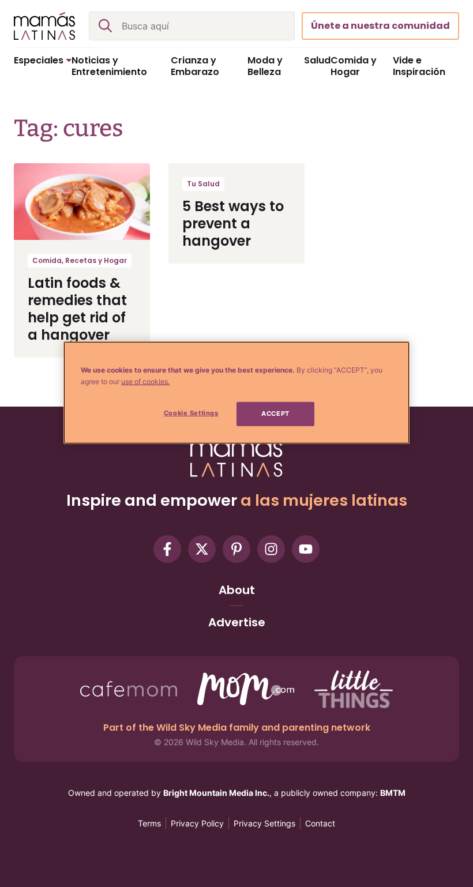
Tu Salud (203, 184)
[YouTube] (306, 549)
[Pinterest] (236, 549)
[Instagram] (271, 549)
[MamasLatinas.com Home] (44, 26)
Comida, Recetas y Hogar (79, 260)
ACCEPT (275, 413)
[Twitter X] (202, 549)
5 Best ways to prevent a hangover (233, 223)
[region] (236, 392)
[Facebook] (167, 549)
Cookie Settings (191, 413)
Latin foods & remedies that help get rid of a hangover (77, 308)
